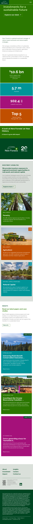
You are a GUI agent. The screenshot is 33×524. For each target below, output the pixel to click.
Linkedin (20, 484)
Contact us (17, 474)
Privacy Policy (5, 518)
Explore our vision (12, 15)
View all (5, 325)
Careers (15, 471)
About (4, 469)
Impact (4, 474)
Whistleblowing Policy (7, 519)
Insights (15, 469)
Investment (6, 471)
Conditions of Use (16, 519)
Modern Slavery (20, 518)
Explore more (8, 186)
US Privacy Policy (12, 518)
